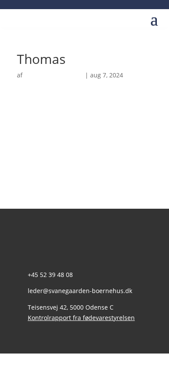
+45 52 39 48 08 (50, 274)
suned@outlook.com (53, 75)
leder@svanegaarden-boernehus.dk (80, 291)
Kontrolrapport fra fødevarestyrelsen (81, 318)
